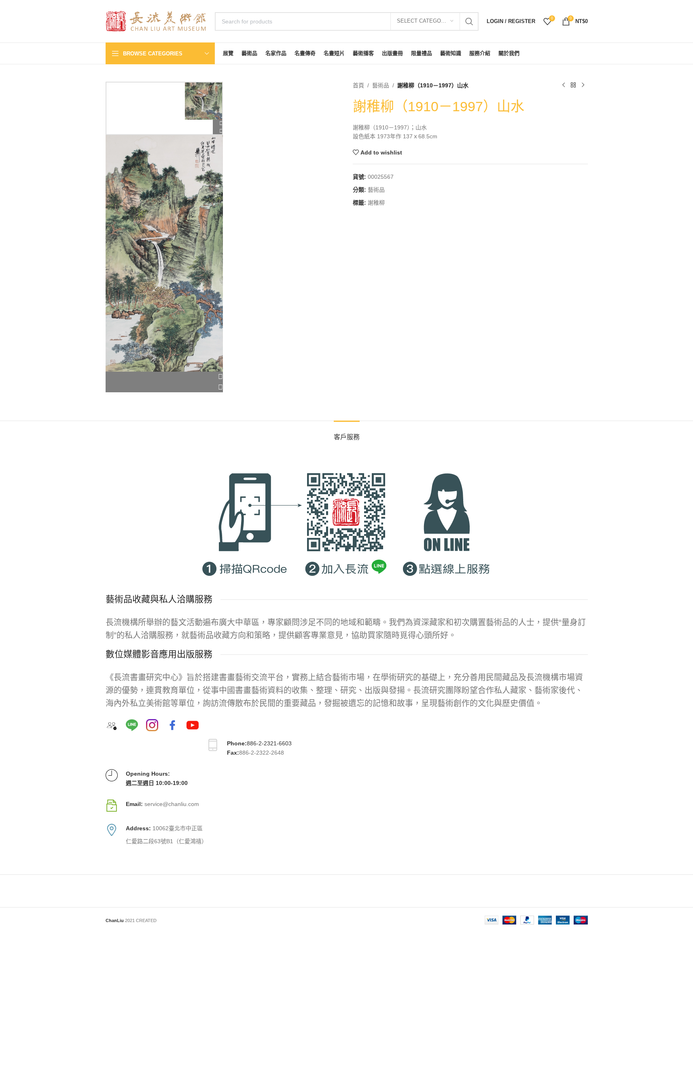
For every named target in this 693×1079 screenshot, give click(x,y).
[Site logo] (156, 20)
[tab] (347, 433)
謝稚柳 (376, 202)
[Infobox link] (347, 806)
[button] (164, 377)
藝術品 (380, 85)
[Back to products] (573, 85)
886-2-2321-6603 (269, 743)
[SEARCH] (469, 21)
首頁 (358, 85)
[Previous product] (563, 85)
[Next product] (583, 85)
